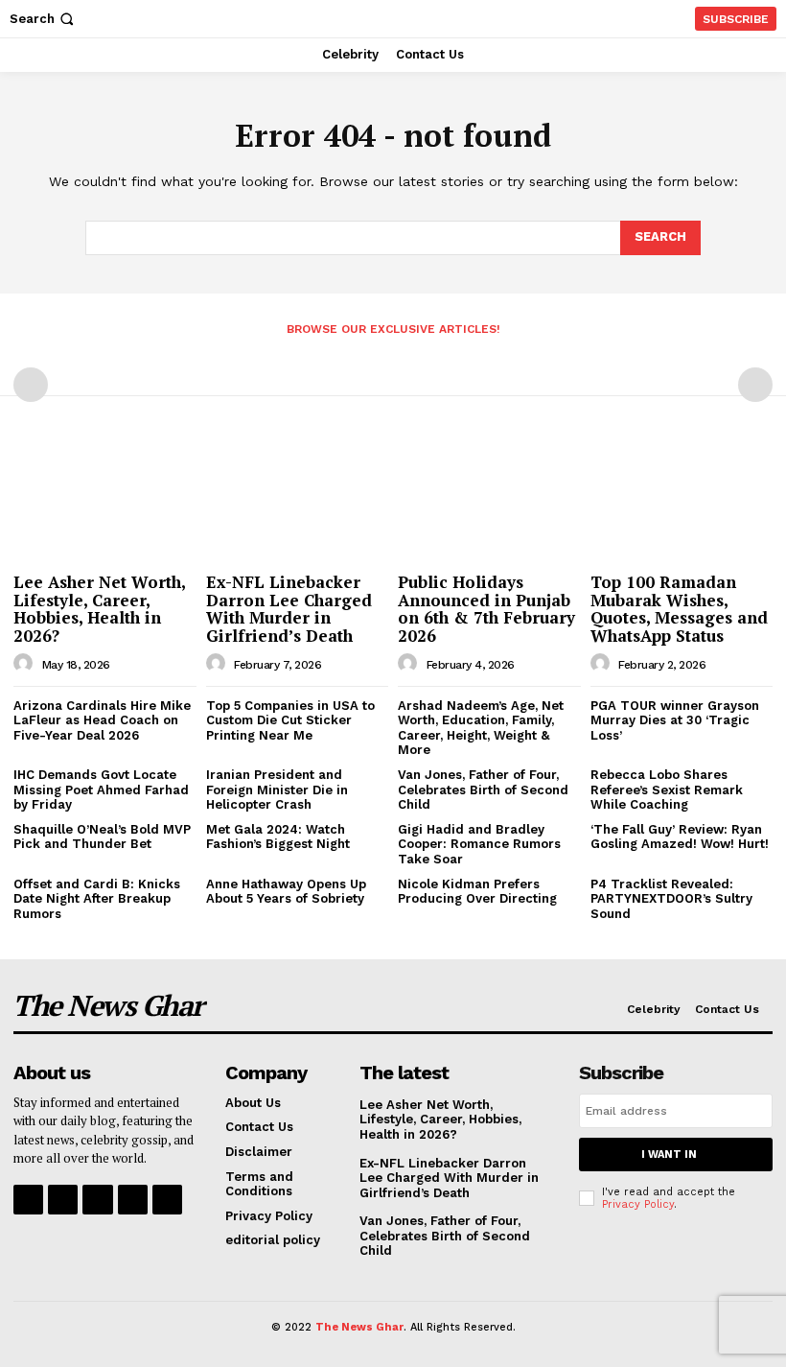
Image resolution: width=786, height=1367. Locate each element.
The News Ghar (359, 1327)
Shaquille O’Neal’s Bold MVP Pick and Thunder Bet (102, 837)
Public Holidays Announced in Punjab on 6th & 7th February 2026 (486, 609)
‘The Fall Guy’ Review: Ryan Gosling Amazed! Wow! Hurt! (679, 837)
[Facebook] (28, 1199)
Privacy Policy (638, 1204)
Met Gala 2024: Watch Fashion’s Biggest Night (278, 837)
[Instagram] (63, 1199)
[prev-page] (30, 384)
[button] (44, 18)
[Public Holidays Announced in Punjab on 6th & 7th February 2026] (489, 498)
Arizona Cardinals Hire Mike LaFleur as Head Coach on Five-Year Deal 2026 (102, 720)
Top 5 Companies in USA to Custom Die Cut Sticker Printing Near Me (290, 720)
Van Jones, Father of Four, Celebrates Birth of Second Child (483, 789)
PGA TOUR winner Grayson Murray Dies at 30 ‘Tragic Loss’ (674, 720)
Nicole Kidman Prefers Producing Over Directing (477, 892)
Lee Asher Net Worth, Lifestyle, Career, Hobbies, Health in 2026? (99, 609)
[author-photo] (25, 663)
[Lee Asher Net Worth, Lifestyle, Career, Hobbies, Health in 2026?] (104, 498)
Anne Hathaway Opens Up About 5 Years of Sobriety (286, 892)
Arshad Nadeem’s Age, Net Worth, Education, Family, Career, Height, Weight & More (481, 728)
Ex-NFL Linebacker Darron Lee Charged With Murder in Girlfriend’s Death (289, 609)
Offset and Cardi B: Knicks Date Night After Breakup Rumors (96, 899)
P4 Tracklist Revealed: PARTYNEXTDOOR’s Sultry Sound (671, 899)
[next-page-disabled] (755, 384)
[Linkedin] (97, 1199)
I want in (669, 1154)
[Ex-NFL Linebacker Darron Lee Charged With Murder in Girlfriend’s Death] (297, 498)
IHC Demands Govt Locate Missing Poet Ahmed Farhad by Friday (101, 789)
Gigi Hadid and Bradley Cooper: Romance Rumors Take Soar (479, 844)
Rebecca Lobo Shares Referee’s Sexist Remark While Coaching (666, 789)
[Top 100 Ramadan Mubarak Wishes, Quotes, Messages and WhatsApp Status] (682, 498)
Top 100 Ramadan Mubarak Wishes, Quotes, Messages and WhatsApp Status (679, 609)
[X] (133, 1199)
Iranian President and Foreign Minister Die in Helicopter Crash (277, 789)
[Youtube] (167, 1199)
